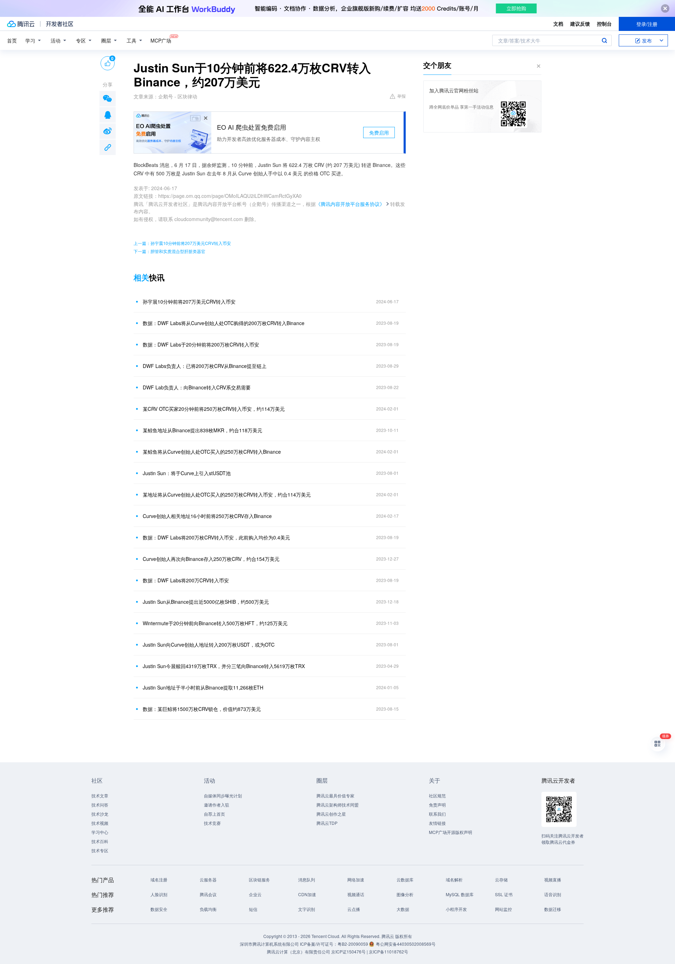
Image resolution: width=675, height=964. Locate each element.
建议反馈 (580, 23)
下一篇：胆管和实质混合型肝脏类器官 (169, 251)
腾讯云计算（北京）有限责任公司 (298, 952)
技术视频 (99, 823)
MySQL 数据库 (460, 894)
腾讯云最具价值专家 (335, 795)
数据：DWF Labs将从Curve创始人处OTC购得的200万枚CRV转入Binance (223, 322)
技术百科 (99, 841)
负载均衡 (208, 909)
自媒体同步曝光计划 (223, 795)
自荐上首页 (214, 814)
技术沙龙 (99, 814)
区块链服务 (259, 879)
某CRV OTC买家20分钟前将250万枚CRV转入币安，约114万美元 (214, 408)
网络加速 (355, 879)
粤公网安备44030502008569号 (406, 944)
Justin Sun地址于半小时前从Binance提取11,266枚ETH (203, 687)
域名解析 (454, 879)
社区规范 (437, 795)
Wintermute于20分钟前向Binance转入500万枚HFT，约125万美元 (215, 623)
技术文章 (99, 795)
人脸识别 (158, 894)
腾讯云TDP (327, 823)
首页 (12, 40)
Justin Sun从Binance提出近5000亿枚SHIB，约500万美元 (206, 601)
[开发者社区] (59, 24)
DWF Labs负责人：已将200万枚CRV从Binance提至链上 (204, 365)
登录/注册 (646, 23)
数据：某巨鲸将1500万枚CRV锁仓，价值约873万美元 (202, 708)
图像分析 (405, 894)
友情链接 (437, 823)
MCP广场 (160, 40)
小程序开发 (456, 909)
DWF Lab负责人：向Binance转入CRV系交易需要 (197, 387)
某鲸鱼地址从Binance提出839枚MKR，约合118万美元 (202, 430)
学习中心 (99, 832)
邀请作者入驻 (216, 805)
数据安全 (158, 909)
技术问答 (99, 805)
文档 (558, 23)
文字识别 (306, 909)
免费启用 (379, 132)
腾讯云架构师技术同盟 (337, 805)
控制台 (604, 23)
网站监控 (503, 909)
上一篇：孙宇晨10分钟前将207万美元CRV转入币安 (182, 243)
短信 (253, 909)
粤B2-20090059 (353, 944)
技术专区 (99, 850)
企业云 (255, 894)
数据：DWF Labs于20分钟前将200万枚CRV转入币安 (201, 344)
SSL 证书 (504, 894)
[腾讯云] (20, 24)
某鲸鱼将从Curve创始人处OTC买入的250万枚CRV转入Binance (212, 451)
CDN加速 (307, 894)
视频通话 (355, 894)
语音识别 (552, 894)
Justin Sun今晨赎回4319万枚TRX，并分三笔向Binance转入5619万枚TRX (224, 665)
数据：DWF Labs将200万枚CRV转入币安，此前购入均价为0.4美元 (216, 537)
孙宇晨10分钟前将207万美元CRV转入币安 (189, 301)
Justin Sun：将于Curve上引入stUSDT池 (187, 473)
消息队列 (306, 879)
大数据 (403, 909)
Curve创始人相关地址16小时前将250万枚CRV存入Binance (207, 515)
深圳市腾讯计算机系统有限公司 (269, 944)
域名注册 (158, 879)
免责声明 (437, 805)
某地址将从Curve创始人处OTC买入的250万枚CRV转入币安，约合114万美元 (227, 494)
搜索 (604, 40)
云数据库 (405, 879)
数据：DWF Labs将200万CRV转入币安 (186, 580)
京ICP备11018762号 (388, 952)
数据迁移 (552, 909)
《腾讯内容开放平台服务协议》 (350, 203)
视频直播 (552, 879)
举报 (401, 96)
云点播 (353, 909)
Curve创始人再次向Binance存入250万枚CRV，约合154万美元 (211, 558)
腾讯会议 (208, 894)
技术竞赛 (212, 823)
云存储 (501, 879)
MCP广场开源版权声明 (450, 832)
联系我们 (437, 814)
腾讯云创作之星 (331, 814)
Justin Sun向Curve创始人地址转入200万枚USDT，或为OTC (209, 644)
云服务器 (208, 879)
